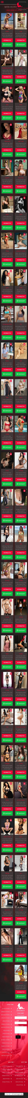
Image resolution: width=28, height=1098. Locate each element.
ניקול (7, 654)
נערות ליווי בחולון (6, 1021)
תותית (21, 947)
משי (7, 105)
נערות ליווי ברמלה (6, 1049)
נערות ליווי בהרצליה (6, 1018)
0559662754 (20, 40)
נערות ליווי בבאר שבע (18, 1075)
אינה (20, 288)
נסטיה (21, 654)
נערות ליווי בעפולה (6, 1075)
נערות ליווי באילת (19, 1066)
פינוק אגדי (7, 141)
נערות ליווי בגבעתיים (5, 1011)
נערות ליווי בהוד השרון (5, 1014)
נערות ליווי (15, 7)
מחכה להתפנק (20, 251)
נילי (21, 324)
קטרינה (7, 580)
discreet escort (21, 1012)
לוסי (21, 361)
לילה (20, 214)
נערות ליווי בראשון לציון (5, 1046)
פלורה (7, 947)
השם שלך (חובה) (20, 1015)
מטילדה (21, 471)
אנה (21, 68)
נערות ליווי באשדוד (19, 1069)
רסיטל (7, 361)
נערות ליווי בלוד (6, 1030)
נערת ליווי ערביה (19, 1085)
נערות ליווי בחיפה (6, 1069)
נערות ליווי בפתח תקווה (5, 1039)
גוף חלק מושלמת (7, 68)
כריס (20, 105)
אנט (21, 31)
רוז (21, 507)
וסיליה (7, 690)
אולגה (7, 434)
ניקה (20, 837)
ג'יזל (21, 873)
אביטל (7, 873)
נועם (7, 214)
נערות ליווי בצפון (6, 1078)
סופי (21, 544)
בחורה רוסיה (7, 837)
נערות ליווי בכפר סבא (5, 1027)
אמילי (7, 251)
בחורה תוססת (21, 690)
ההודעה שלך (20, 1025)
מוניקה (7, 544)
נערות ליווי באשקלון (19, 1072)
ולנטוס (21, 983)
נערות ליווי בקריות (6, 1082)
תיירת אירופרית (7, 324)
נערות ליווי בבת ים (6, 1008)
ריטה (20, 397)
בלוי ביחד (20, 178)
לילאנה (7, 178)
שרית (7, 471)
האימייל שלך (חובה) (21, 1020)
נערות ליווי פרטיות (19, 1082)
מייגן (7, 288)
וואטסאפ (21, 45)
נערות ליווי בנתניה (6, 1036)
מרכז (11, 7)
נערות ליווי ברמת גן (6, 1052)
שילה (7, 800)
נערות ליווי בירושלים (6, 1024)
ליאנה (7, 31)
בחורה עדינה (21, 800)
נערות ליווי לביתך (19, 1078)
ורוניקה (21, 434)
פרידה (21, 617)
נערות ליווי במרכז (6, 1033)
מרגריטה (7, 910)
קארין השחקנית (20, 727)
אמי (7, 727)
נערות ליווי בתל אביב (5, 1055)
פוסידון (21, 580)
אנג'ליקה (20, 141)
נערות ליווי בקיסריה (6, 1043)
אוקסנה (7, 763)
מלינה (7, 617)
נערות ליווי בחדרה (6, 1066)
